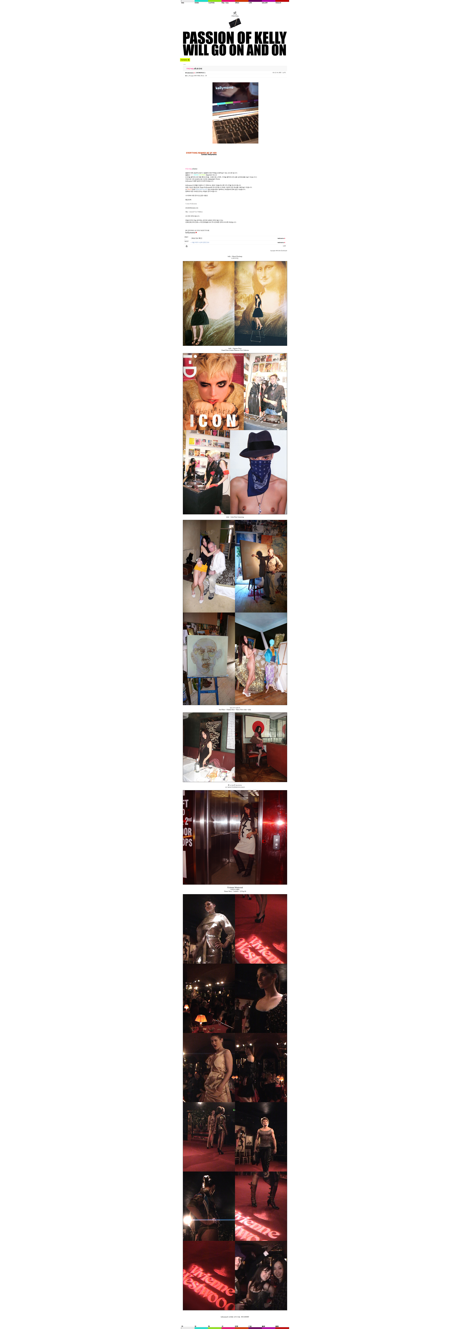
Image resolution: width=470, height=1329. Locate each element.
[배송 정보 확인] (197, 238)
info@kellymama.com (191, 208)
